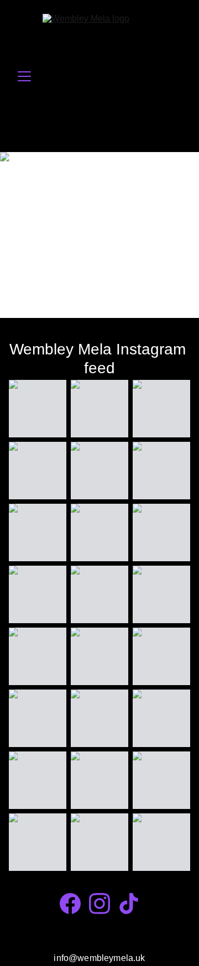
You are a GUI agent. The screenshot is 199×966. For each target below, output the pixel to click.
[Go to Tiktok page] (128, 903)
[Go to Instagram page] (99, 903)
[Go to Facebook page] (70, 903)
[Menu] (24, 76)
